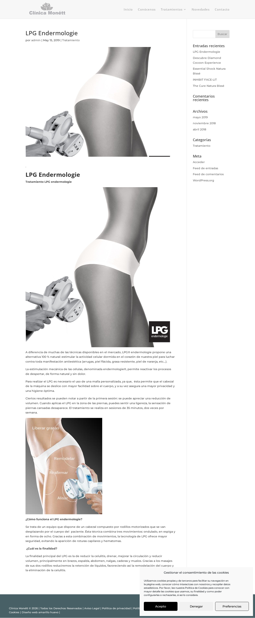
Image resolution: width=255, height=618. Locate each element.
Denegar (196, 606)
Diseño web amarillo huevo (40, 612)
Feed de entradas (205, 168)
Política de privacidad (116, 608)
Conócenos (147, 9)
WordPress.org (203, 180)
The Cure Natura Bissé (208, 86)
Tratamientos (171, 9)
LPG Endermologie (206, 52)
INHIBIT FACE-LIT (205, 79)
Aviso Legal (92, 608)
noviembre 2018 (204, 123)
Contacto (222, 9)
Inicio (128, 9)
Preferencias (232, 606)
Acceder (199, 162)
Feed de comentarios (208, 174)
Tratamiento (71, 40)
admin (36, 40)
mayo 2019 (200, 117)
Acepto (160, 606)
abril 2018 (199, 129)
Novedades (201, 9)
